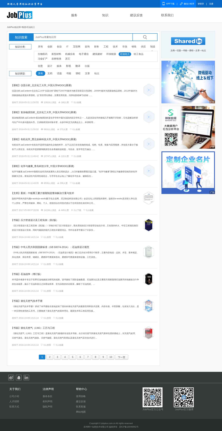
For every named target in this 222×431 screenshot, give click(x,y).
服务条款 (47, 396)
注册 (211, 4)
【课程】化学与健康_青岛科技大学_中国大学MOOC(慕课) (42, 166)
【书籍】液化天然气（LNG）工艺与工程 (33, 327)
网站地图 (81, 411)
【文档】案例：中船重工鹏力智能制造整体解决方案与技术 (42, 193)
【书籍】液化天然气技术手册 (26, 301)
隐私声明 (47, 406)
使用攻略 (81, 396)
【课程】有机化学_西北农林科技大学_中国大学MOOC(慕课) (43, 139)
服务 (74, 15)
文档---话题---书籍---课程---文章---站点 (188, 50)
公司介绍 (14, 396)
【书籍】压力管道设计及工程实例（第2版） (34, 220)
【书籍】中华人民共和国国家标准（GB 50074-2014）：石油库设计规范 (50, 247)
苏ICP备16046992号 (129, 427)
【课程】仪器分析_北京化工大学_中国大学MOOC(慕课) (41, 85)
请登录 (201, 4)
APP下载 (170, 4)
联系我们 (167, 15)
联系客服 (81, 406)
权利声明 (47, 401)
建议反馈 (136, 15)
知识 (105, 15)
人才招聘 (14, 401)
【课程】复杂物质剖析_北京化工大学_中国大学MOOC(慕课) (43, 112)
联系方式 (14, 406)
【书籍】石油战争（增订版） (26, 274)
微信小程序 (189, 4)
